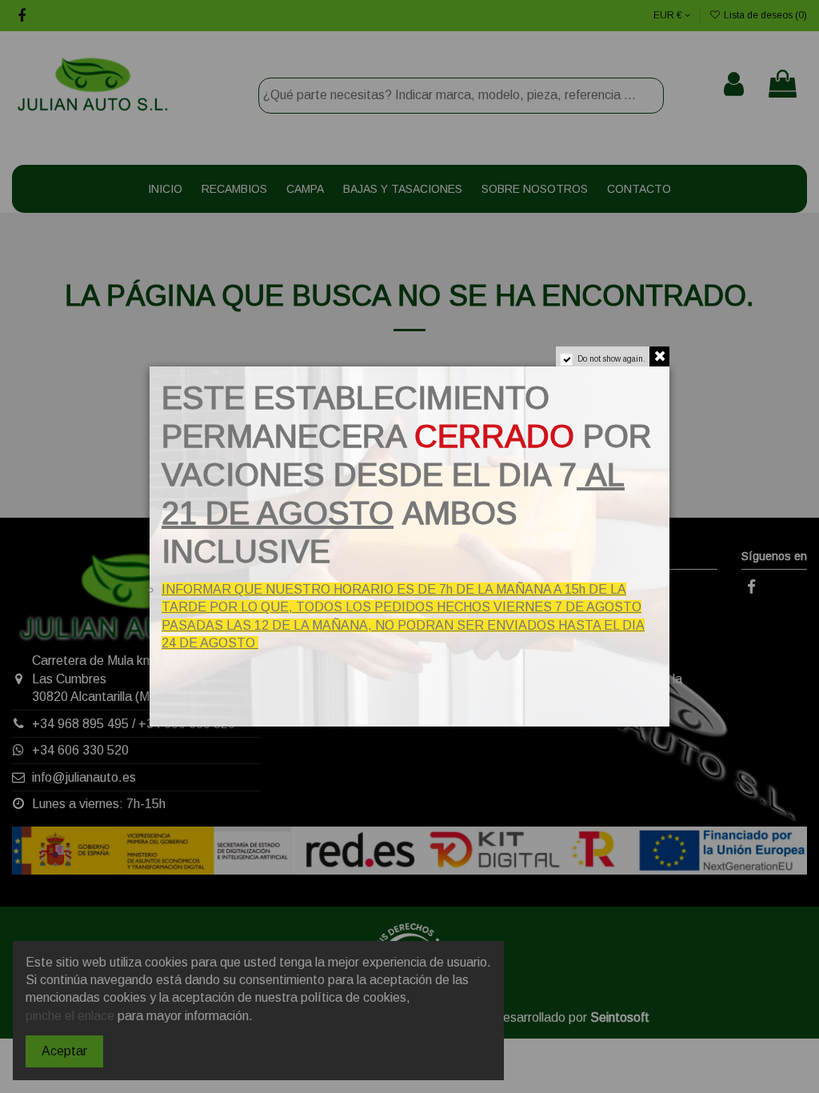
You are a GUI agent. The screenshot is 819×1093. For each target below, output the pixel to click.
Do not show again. (611, 358)
